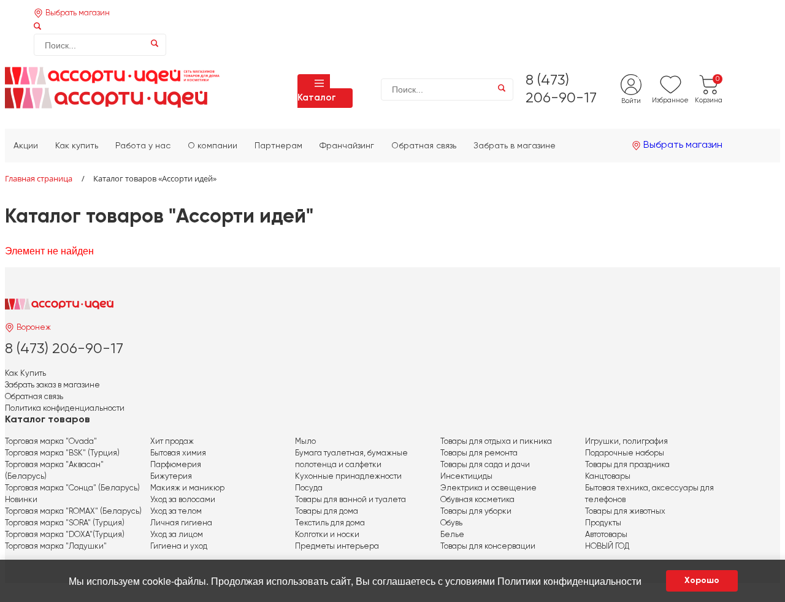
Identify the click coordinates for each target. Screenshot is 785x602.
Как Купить (25, 374)
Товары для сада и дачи (485, 465)
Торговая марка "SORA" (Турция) (64, 523)
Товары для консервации (487, 547)
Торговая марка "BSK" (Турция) (62, 453)
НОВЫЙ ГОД (607, 547)
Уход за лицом (176, 535)
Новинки (21, 500)
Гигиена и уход (178, 547)
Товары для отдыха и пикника (496, 442)
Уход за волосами (182, 500)
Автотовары (606, 535)
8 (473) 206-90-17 (64, 348)
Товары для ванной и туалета (350, 500)
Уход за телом (176, 512)
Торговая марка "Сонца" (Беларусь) (72, 488)
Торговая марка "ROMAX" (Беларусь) (73, 512)
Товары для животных (625, 512)
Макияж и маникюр (187, 488)
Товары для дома (326, 512)
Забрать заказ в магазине (52, 385)
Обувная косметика (477, 500)
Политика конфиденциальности (64, 409)
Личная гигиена (181, 523)
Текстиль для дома (330, 523)
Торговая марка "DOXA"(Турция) (64, 535)
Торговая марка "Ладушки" (56, 547)
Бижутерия (171, 477)
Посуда (309, 488)
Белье (452, 535)
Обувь (451, 523)
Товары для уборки (475, 512)
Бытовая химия (178, 453)
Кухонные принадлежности (348, 477)
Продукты (603, 523)
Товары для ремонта (479, 453)
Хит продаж (172, 442)
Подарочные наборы (624, 453)
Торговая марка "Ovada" (51, 442)
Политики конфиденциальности (569, 581)
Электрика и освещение (488, 488)
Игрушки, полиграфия (626, 442)
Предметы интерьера (337, 547)
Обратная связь (34, 397)
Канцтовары (607, 477)
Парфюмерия (175, 465)
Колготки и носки (327, 535)
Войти (631, 100)
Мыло (305, 442)
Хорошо (701, 580)
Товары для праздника (627, 465)
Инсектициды (466, 477)
